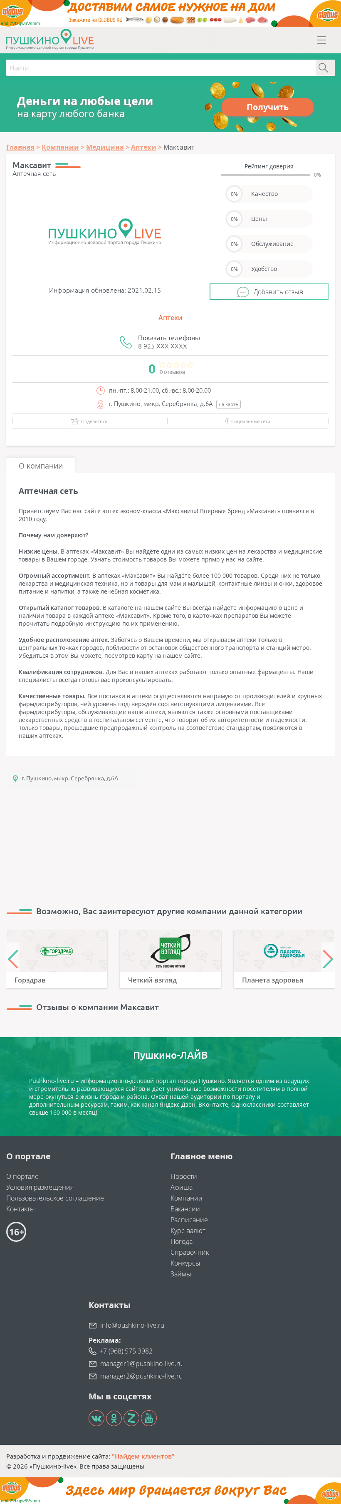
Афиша (181, 1187)
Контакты (20, 1208)
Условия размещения (40, 1187)
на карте (228, 404)
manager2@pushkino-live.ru (141, 1376)
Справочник (189, 1252)
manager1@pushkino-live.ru (141, 1363)
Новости (183, 1176)
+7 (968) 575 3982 (126, 1351)
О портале (22, 1176)
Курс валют (187, 1230)
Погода (181, 1241)
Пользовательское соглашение (55, 1198)
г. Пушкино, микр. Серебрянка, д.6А (70, 778)
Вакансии (185, 1208)
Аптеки (170, 317)
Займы (180, 1273)
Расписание (189, 1219)
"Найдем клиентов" (143, 1456)
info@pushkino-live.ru (132, 1325)
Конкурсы (185, 1263)
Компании (186, 1198)
